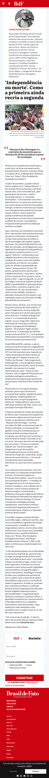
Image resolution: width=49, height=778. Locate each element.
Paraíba (8, 750)
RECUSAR (13, 771)
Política (9, 716)
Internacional (11, 719)
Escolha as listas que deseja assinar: (20, 662)
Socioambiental (11, 729)
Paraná (8, 754)
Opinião (8, 732)
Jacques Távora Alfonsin (19, 30)
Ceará (8, 739)
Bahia (8, 735)
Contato (9, 706)
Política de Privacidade (16, 709)
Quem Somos (11, 701)
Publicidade (11, 704)
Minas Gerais (10, 746)
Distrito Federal (10, 743)
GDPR (29, 766)
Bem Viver (9, 725)
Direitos (9, 722)
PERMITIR (35, 771)
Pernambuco (10, 757)
